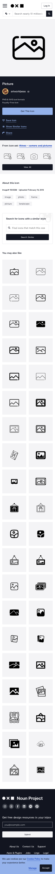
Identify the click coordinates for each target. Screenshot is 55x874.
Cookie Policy (33, 858)
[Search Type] (8, 14)
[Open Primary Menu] (5, 6)
